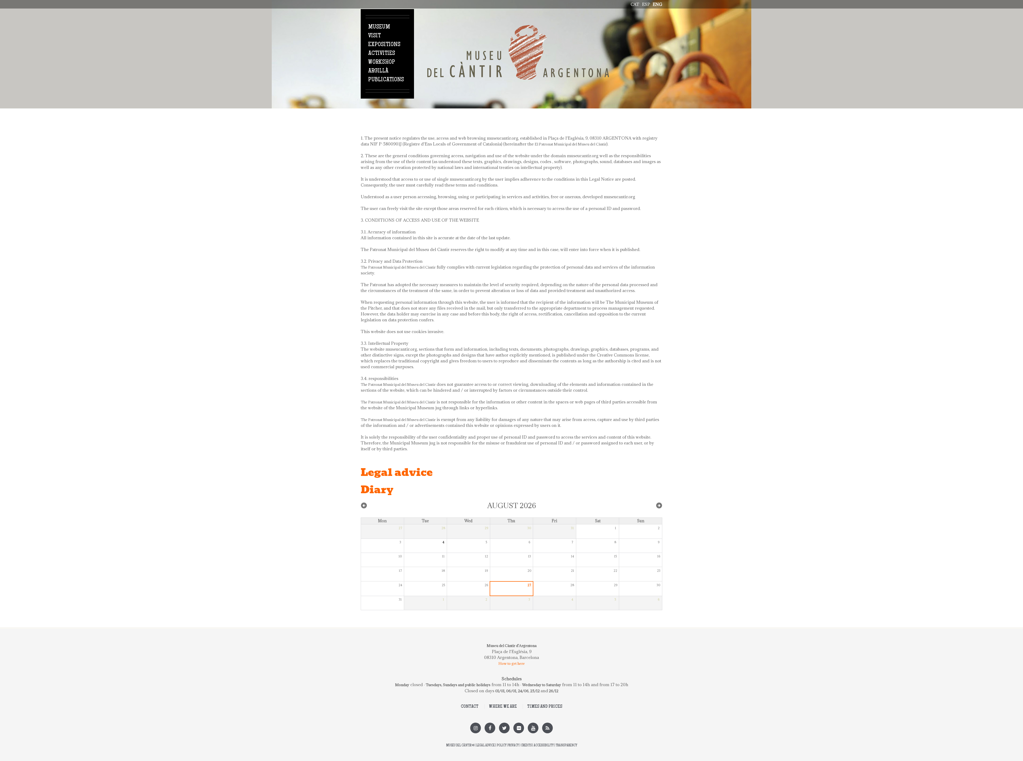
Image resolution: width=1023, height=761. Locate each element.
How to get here (511, 663)
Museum (379, 27)
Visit (374, 36)
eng (657, 4)
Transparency (566, 745)
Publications (386, 80)
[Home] (518, 28)
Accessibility (544, 745)
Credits (526, 745)
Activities (381, 53)
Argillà (378, 71)
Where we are (503, 706)
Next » (659, 505)
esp (646, 4)
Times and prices (544, 706)
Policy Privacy (508, 745)
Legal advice (485, 745)
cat (635, 4)
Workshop (381, 62)
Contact (469, 706)
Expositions (384, 45)
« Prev (364, 505)
